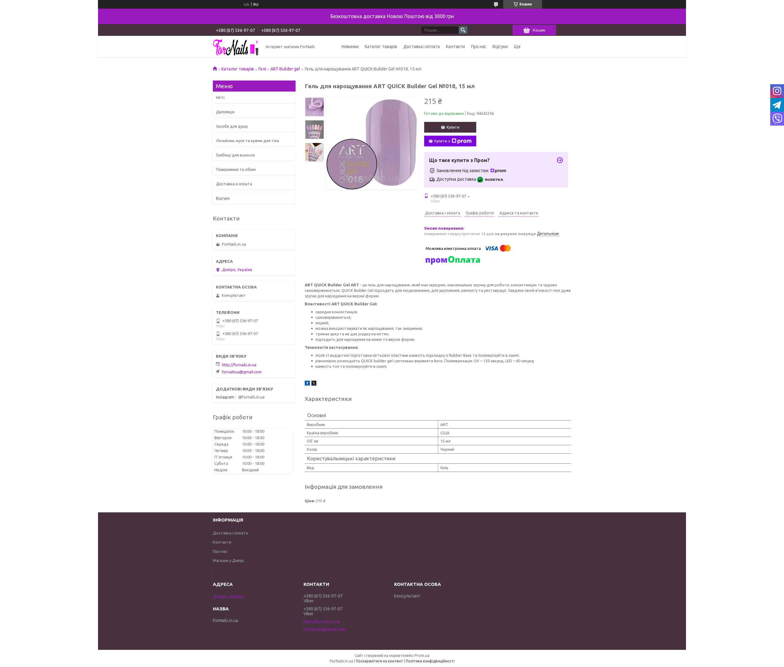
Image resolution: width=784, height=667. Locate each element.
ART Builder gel (285, 68)
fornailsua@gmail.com (242, 372)
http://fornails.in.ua (239, 365)
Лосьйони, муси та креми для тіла (247, 140)
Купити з (442, 141)
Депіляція (225, 112)
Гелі (262, 68)
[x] (313, 384)
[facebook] (307, 384)
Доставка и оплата (234, 184)
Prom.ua (422, 656)
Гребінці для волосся (235, 155)
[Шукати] (463, 30)
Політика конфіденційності (430, 661)
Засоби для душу (232, 126)
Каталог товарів (381, 46)
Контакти (455, 46)
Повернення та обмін (236, 169)
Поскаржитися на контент (379, 661)
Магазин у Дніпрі (228, 560)
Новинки (350, 46)
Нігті (220, 97)
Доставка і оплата (421, 46)
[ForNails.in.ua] (236, 46)
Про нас (478, 46)
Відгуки (500, 46)
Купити (453, 127)
